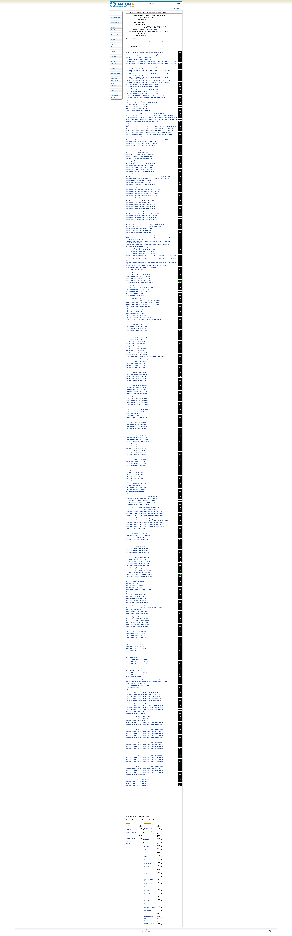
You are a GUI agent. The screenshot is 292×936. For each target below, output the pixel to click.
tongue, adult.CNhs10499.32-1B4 (134, 676)
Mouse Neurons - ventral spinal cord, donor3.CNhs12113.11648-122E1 (143, 219)
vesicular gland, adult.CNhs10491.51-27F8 (136, 691)
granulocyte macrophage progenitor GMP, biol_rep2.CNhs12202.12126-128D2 (145, 358)
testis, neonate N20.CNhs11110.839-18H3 (136, 646)
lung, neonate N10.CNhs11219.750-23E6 (136, 489)
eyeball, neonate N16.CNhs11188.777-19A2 (136, 339)
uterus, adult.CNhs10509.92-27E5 (134, 687)
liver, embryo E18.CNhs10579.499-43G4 (136, 454)
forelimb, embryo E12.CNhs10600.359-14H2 (137, 343)
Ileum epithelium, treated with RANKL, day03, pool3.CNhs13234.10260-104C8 (145, 113)
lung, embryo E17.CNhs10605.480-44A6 (135, 480)
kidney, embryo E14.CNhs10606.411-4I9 (136, 422)
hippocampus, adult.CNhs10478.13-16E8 (136, 389)
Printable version (114, 95)
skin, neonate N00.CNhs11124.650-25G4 (136, 581)
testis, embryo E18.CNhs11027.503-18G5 (136, 639)
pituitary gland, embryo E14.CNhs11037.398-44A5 (138, 565)
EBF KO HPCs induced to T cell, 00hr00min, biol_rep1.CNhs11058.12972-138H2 (145, 97)
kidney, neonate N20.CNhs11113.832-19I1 (136, 435)
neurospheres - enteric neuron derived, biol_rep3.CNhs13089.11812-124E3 (144, 515)
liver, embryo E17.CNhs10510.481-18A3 (136, 452)
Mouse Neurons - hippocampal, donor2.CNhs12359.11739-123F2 (141, 195)
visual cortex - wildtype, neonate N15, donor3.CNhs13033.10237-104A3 (143, 696)
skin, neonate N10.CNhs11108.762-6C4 (135, 587)
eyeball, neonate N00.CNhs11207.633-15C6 (136, 334)
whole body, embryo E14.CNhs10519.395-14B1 (137, 718)
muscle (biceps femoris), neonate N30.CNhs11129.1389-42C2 (141, 509)
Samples (113, 15)
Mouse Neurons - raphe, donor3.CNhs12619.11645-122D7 (140, 202)
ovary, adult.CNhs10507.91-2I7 (133, 530)
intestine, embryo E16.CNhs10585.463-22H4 (137, 402)
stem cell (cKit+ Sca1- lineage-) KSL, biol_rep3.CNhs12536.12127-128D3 (144, 607)
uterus (145, 856)
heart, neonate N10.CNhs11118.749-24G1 (136, 380)
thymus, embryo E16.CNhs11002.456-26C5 (136, 655)
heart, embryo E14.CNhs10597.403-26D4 (136, 367)
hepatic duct (147, 903)
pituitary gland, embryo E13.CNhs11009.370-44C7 (138, 563)
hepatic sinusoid (148, 863)
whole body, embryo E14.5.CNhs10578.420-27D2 (138, 716)
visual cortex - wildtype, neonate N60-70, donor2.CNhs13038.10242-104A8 (144, 707)
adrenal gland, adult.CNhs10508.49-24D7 (136, 269)
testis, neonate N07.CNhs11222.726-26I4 (136, 642)
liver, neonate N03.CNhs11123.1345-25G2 (136, 457)
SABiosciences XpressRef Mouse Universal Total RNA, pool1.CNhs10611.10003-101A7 (147, 236)
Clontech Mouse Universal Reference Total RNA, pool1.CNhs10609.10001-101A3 (145, 95)
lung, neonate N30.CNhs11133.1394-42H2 (136, 494)
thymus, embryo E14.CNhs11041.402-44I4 (136, 652)
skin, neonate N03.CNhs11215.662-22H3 (136, 583)
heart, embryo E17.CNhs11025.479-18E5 (136, 372)
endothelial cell (129, 836)
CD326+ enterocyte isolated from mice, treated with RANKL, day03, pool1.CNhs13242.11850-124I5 (150, 54)
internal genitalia (148, 920)
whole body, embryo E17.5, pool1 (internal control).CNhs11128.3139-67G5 (144, 763)
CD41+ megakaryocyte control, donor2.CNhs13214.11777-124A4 (142, 91)
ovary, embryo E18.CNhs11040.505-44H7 (136, 531)
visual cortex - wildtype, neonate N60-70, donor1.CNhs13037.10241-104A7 (144, 705)
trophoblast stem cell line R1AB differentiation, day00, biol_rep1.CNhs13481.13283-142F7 (148, 679)
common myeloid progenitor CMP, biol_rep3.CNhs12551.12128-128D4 (143, 304)
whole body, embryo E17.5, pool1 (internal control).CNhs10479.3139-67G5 (144, 722)
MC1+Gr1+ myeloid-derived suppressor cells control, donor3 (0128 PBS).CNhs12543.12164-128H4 (150, 136)
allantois (146, 846)
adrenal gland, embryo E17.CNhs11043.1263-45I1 (138, 274)
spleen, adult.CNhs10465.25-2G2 (134, 593)
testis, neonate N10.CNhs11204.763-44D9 (136, 644)
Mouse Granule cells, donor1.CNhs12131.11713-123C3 (139, 165)
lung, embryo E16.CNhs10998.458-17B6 (135, 478)
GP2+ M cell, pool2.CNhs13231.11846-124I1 (137, 106)
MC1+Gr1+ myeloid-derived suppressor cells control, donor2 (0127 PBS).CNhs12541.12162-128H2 (150, 134)
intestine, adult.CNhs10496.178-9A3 (135, 395)
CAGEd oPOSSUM (114, 80)
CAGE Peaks (113, 49)
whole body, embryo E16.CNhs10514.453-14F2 (137, 720)
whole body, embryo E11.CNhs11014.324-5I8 (137, 711)
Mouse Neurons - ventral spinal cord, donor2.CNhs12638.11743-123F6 (143, 217)
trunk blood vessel (148, 883)
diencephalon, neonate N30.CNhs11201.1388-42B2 (138, 317)
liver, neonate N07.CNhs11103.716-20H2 (136, 461)
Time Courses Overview (116, 22)
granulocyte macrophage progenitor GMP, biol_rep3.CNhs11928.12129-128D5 (145, 359)
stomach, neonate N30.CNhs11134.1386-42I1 (137, 626)
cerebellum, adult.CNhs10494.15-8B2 (135, 295)
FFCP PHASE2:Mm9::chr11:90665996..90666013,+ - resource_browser (122, 4)
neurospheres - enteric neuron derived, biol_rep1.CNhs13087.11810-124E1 (144, 511)
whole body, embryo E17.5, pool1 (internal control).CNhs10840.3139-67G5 (144, 742)
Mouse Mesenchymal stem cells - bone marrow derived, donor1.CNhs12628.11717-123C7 (148, 174)
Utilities (112, 90)
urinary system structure (150, 907)
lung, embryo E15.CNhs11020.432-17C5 (135, 476)
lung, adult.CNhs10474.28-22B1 (133, 470)
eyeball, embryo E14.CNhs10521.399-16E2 (136, 328)
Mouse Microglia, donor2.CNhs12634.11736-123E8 (138, 182)
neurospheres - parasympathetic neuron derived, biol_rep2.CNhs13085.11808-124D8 (147, 519)
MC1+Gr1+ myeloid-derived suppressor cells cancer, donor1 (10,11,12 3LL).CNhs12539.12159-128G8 (151, 126)
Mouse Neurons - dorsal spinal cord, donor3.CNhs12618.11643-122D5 (143, 191)
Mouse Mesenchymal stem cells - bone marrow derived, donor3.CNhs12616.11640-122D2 (148, 178)
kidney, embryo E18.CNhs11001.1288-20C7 (136, 430)
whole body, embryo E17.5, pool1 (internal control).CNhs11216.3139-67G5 (144, 768)
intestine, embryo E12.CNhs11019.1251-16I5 (137, 396)
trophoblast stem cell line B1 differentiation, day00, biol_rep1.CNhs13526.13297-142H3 (147, 678)
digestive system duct (149, 876)
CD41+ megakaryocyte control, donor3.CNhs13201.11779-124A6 (142, 93)
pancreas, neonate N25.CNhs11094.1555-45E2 (137, 555)
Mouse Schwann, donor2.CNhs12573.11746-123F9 (138, 223)
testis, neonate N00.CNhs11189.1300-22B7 (136, 641)
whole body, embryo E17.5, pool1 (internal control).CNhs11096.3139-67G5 (144, 759)
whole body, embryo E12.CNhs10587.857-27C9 (137, 713)
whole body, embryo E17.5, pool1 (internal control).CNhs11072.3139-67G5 (144, 755)
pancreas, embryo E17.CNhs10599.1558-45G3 (137, 544)
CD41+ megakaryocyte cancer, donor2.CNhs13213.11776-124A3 (142, 86)
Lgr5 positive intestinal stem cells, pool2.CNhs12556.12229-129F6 (142, 123)
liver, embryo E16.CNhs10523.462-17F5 (135, 450)
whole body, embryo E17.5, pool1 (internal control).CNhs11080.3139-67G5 (144, 757)
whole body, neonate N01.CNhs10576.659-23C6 (137, 781)
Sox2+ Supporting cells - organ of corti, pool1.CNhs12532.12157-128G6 (143, 248)
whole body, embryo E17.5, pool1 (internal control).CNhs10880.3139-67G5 (144, 746)
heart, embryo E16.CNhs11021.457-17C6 (136, 371)
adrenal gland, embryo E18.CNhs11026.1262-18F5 (138, 276)
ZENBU (146, 35)
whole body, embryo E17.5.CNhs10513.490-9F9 (137, 774)
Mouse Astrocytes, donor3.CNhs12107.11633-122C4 (138, 152)
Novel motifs (113, 75)
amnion (146, 849)
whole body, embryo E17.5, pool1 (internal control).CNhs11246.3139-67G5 (144, 770)
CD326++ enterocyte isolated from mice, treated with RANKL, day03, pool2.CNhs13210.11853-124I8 (151, 63)
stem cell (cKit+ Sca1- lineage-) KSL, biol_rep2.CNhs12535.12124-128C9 (144, 605)
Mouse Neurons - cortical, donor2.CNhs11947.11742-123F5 (140, 186)
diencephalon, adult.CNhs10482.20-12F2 (136, 315)
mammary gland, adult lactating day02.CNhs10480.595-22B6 (141, 500)
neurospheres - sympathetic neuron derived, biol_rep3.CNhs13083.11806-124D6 (145, 526)
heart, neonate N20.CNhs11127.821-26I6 (136, 384)
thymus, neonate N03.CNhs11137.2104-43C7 (137, 663)
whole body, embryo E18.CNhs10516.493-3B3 (137, 777)
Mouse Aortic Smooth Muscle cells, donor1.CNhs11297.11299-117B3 (142, 141)
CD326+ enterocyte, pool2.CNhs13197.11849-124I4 (138, 59)
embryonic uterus (148, 853)
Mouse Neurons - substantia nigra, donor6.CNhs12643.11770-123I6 (142, 213)
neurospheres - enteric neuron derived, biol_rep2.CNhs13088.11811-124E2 (144, 513)
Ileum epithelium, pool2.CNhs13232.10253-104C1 (138, 112)
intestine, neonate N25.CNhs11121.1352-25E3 (137, 419)
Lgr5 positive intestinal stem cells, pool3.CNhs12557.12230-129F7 (142, 125)
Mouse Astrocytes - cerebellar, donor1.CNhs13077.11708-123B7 (141, 143)
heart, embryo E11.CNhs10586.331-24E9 (136, 361)
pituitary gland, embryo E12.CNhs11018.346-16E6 (138, 561)
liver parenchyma (148, 886)
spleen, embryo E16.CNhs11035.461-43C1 (136, 594)
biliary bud (147, 900)
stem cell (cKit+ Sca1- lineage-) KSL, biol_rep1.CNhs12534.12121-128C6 (144, 604)
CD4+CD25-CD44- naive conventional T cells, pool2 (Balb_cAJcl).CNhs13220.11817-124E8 (148, 82)
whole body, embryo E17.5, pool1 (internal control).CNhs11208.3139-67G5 (144, 766)
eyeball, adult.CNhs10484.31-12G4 (134, 324)
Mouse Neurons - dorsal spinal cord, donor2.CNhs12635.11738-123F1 (143, 189)
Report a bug (142, 932)
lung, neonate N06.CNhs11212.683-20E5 (136, 485)
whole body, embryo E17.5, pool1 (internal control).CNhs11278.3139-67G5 (144, 772)
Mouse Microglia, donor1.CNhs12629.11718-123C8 (138, 180)
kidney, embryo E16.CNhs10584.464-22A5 (136, 426)
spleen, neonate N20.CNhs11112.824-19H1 (136, 600)
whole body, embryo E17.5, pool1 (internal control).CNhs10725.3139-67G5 (144, 739)
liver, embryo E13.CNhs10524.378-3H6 (135, 445)
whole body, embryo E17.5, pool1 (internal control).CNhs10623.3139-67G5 (144, 733)
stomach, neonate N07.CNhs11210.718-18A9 (137, 622)
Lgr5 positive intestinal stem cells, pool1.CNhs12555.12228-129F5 (142, 121)
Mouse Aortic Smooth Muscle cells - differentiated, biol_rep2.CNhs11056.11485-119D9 (147, 139)
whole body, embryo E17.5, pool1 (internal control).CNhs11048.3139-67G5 (144, 753)
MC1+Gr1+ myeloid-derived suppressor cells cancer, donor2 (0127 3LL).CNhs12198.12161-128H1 (150, 128)
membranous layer (149, 836)
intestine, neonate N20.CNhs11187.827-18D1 (137, 417)
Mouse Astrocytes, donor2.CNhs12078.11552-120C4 (138, 150)
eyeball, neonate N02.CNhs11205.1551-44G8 (137, 337)
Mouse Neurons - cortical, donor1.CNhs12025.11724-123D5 (140, 184)
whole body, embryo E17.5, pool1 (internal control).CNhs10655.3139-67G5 (144, 737)
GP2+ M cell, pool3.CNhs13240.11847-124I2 (137, 108)
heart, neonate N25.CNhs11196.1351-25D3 (136, 385)
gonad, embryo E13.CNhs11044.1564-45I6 (136, 354)
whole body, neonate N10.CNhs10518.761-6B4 (137, 785)
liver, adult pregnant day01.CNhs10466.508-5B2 (138, 441)
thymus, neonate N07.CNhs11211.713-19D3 (137, 666)
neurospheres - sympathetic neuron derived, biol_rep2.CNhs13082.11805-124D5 (145, 524)
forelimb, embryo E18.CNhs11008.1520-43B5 (137, 352)
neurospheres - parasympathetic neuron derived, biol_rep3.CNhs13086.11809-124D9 (147, 520)
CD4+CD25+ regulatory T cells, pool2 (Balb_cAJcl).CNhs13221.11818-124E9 (144, 65)
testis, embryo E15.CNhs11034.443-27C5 (136, 633)
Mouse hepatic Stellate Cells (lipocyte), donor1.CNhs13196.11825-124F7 (144, 226)
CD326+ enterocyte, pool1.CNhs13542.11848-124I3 (138, 57)
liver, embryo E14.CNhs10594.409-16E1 (135, 446)
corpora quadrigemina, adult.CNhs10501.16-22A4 (138, 306)
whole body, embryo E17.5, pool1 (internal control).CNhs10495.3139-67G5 (144, 724)
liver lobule (147, 890)
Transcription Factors (115, 17)
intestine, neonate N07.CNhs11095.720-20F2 (137, 413)
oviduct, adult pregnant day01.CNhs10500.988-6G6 (138, 535)
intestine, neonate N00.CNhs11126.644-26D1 (137, 408)
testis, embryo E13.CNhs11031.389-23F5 (136, 631)
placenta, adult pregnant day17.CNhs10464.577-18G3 (139, 576)
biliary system (147, 893)
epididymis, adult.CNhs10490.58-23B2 (135, 322)
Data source (113, 85)
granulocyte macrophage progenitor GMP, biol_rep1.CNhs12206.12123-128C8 (145, 356)
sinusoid (146, 873)
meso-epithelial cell (131, 832)
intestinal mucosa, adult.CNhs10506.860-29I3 (137, 393)
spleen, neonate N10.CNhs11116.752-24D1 (136, 598)
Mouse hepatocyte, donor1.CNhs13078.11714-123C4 (139, 228)
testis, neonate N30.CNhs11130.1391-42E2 (136, 648)
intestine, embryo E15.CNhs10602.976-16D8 (137, 400)
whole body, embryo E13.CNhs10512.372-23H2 (137, 715)
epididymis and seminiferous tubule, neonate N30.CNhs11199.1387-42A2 (144, 321)
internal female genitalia (150, 914)
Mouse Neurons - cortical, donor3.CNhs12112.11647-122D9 (140, 187)
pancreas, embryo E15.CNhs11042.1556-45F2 (137, 541)
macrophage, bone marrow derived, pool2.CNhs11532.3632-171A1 (142, 498)
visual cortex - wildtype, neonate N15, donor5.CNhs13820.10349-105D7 (143, 698)
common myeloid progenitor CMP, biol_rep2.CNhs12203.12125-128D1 (143, 302)
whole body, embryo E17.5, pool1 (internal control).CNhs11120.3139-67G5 (144, 761)
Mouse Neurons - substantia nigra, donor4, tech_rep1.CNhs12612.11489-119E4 (145, 210)
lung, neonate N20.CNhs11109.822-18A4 (136, 491)
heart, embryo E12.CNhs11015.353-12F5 (136, 363)
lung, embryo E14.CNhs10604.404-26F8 (135, 474)
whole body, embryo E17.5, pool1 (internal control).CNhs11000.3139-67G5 (144, 748)
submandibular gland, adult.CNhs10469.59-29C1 (138, 628)
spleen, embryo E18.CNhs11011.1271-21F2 (136, 596)
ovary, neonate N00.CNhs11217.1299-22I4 (136, 533)
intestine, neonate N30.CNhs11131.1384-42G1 (137, 421)
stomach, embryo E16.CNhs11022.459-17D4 (137, 615)
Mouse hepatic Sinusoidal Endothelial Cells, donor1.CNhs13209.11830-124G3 (145, 224)
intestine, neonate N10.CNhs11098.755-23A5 (137, 415)
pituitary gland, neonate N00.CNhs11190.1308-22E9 (138, 572)
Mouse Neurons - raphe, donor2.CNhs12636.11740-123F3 (140, 200)
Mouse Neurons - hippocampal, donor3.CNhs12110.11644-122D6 (142, 197)
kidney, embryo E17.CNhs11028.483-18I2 (136, 428)
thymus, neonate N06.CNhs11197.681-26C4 (136, 665)
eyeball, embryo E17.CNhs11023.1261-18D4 (137, 332)
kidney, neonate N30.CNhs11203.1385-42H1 (137, 439)
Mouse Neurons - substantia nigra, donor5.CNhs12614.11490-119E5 (142, 212)
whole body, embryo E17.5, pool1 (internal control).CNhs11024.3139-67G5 (144, 750)
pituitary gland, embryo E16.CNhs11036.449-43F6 (138, 568)
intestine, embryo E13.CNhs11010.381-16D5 (137, 398)
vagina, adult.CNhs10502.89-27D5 (134, 689)
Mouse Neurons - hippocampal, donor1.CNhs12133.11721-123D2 (142, 193)
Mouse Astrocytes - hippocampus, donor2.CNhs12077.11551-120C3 (142, 149)
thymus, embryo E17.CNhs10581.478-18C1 (136, 657)
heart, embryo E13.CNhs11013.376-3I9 (135, 365)
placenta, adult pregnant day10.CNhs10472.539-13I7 (139, 574)
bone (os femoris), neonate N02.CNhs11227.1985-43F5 (139, 287)
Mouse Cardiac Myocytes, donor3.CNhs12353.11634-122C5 (140, 163)
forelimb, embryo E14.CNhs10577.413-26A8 (137, 346)
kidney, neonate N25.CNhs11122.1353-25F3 (137, 437)
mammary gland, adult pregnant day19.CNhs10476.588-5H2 (141, 502)
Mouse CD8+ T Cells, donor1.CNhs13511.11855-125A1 (139, 158)
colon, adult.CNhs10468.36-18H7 (134, 298)
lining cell (128, 829)
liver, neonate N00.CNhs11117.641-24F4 (136, 456)
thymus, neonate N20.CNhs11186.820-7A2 (136, 670)
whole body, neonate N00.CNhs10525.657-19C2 (137, 779)
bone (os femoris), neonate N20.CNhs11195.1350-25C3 (139, 291)
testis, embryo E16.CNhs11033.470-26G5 (136, 635)
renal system (147, 910)
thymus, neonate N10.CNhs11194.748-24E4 (136, 668)
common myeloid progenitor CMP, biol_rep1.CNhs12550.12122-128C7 (143, 300)
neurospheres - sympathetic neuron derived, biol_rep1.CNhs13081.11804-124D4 (145, 522)
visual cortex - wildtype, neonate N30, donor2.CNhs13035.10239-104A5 (143, 702)
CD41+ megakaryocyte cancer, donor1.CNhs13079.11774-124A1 (142, 84)
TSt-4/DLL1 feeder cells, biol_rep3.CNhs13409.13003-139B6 (140, 253)
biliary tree (147, 897)
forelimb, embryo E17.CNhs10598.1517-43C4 (137, 350)
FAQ (146, 929)
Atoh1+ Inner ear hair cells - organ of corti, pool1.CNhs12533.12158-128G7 (144, 52)
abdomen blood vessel (150, 870)
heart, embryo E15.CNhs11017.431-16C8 (136, 369)
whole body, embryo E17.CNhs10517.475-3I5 (137, 776)
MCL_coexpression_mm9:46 (151, 29)
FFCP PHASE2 (176, 8)
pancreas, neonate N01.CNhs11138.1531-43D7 (137, 550)
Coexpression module (115, 20)
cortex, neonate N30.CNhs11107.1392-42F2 (136, 313)
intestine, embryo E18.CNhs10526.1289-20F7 (137, 406)
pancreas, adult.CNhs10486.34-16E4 (135, 537)
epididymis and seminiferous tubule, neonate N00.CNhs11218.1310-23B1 (144, 319)
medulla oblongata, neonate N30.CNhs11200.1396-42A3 (140, 506)
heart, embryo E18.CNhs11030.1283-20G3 (136, 374)
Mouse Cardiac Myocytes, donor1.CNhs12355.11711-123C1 (140, 160)
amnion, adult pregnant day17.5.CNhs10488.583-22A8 (139, 282)
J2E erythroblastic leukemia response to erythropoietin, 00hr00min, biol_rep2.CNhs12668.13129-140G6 (151, 117)
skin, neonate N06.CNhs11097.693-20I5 (135, 585)
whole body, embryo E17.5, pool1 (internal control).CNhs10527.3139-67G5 (144, 728)
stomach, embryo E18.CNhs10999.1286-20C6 (137, 618)
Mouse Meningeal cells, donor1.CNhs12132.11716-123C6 (140, 171)
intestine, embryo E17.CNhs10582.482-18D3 (137, 404)
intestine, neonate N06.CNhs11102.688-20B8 (137, 411)
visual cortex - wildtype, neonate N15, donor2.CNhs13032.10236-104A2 (143, 694)
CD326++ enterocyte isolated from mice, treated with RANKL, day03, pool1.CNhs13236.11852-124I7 (151, 61)
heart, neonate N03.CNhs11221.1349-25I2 (136, 378)
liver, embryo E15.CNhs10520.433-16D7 (136, 448)
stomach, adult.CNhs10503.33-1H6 (134, 609)
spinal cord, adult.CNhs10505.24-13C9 (135, 591)
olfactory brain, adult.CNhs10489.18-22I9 (136, 528)
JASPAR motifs (114, 78)
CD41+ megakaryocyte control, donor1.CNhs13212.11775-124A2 (142, 89)
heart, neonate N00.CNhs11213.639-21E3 (136, 376)
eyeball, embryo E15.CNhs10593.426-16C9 (136, 330)
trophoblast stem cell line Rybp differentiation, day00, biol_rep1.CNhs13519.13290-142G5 (148, 681)
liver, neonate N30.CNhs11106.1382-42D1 (136, 469)
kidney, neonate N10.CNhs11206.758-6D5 (136, 433)
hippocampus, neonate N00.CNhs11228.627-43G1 (138, 391)
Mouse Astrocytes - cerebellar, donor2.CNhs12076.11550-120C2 (141, 145)
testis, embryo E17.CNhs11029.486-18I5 (136, 637)
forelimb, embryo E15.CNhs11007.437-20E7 (136, 348)
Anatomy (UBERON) (115, 73)
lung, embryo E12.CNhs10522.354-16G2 (136, 472)
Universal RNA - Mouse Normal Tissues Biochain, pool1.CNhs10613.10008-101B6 (146, 265)
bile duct (146, 859)
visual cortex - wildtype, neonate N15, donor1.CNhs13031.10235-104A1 (143, 692)
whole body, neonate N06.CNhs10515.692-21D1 (137, 783)
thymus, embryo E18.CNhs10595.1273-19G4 (137, 659)
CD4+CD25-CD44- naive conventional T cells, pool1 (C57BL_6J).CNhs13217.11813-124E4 (148, 80)
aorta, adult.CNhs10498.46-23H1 (134, 284)
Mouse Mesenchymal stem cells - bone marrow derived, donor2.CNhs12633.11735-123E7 (148, 176)
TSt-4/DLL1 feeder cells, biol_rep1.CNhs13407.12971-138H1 (140, 249)
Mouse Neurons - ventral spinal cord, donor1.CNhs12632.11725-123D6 (143, 215)
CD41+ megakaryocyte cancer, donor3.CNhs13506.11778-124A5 (142, 88)
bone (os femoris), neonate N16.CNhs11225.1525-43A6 (139, 289)
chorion (146, 842)
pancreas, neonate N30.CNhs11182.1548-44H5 (137, 557)
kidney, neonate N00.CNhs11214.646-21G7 (136, 432)
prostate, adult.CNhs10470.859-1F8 (134, 578)
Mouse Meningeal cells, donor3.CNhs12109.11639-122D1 (140, 173)
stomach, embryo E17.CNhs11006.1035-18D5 (137, 617)
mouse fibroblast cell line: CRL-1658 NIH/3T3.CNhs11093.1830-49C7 (142, 507)
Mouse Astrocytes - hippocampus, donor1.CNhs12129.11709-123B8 (142, 147)
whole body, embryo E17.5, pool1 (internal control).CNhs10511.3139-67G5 (144, 726)
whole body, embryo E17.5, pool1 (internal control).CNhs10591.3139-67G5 (144, 729)
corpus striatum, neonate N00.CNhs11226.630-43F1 (138, 310)
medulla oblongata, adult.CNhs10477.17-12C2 (137, 504)
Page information (114, 97)
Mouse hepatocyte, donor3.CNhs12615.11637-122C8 (139, 230)
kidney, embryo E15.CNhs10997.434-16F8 (136, 424)
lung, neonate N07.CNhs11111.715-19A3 (136, 487)
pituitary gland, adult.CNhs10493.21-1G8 (136, 559)
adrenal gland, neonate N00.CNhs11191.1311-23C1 (138, 278)
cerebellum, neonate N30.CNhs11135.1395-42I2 (137, 297)
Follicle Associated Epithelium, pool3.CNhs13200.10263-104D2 (141, 102)
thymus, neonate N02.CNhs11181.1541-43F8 (137, 661)
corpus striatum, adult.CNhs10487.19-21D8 (136, 308)
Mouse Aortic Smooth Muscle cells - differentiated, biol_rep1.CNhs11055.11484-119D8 (147, 137)
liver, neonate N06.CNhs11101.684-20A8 (136, 459)
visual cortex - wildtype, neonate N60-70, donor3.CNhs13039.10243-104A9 (144, 709)
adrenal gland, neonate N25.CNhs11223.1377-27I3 (138, 280)
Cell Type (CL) (114, 68)
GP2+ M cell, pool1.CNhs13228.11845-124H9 (137, 104)
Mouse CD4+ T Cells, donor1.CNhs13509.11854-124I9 (139, 156)
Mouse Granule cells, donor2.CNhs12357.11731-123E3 (139, 167)
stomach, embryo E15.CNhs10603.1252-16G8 (137, 613)
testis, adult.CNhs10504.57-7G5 (134, 630)
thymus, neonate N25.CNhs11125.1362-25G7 (137, 672)
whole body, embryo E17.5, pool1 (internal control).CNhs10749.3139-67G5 (144, 740)
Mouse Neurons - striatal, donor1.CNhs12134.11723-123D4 (140, 204)
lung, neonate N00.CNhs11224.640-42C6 (136, 483)
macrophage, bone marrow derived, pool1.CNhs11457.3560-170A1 (142, 496)
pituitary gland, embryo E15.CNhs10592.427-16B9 (138, 567)
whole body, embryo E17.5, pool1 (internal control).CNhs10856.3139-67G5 (144, 744)
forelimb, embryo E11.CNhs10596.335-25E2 (136, 341)
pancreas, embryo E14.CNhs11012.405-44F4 (137, 539)
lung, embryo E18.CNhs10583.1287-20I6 (136, 482)
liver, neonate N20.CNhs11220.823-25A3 (136, 465)
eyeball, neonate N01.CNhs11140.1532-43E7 (137, 335)
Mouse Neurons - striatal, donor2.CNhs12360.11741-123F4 (140, 206)
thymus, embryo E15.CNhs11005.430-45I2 (136, 654)
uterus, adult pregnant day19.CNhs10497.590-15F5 (138, 685)
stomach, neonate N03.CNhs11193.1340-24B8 (137, 620)
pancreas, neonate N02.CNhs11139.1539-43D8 (137, 552)
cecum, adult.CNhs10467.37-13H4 (134, 293)
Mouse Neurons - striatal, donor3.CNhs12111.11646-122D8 (140, 208)
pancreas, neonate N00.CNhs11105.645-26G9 (137, 548)
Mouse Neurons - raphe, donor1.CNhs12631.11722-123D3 (140, 199)
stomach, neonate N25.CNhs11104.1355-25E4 (137, 624)
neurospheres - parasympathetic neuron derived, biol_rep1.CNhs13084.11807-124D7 (147, 517)
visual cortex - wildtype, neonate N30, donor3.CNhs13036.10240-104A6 (143, 703)
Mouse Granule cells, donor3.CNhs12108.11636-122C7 (139, 169)
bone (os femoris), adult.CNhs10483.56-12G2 (137, 285)
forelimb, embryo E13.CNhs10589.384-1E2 (136, 345)
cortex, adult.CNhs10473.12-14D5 (134, 311)
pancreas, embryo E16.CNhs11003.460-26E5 (137, 543)
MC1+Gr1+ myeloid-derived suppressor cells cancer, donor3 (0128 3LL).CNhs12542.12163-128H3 (150, 130)
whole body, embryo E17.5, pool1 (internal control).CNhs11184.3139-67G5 (144, 764)
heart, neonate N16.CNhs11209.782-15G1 (136, 382)
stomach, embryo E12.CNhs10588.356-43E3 (137, 611)
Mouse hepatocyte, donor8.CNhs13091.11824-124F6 (139, 234)
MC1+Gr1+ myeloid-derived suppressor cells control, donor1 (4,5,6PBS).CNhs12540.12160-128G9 (150, 132)
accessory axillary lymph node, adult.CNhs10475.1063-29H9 (141, 267)
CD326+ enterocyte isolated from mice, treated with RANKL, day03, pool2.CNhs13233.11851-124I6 (150, 55)
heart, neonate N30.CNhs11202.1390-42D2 (136, 387)
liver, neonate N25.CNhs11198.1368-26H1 (136, 467)
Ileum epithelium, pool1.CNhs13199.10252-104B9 (138, 110)
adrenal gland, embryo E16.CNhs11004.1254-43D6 (138, 273)
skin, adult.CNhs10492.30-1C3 (133, 580)
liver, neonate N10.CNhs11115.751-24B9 (136, 463)
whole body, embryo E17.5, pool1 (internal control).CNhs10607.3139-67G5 (144, 731)
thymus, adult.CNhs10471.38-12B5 (134, 650)
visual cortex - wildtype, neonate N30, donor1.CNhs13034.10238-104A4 (143, 700)
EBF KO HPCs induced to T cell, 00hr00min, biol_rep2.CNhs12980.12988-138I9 (145, 99)
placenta (146, 839)
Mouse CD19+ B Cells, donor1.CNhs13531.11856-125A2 (139, 154)
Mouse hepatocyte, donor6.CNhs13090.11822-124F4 (139, 232)
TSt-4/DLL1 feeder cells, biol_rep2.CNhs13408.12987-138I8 (140, 251)
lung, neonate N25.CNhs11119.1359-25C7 (136, 493)
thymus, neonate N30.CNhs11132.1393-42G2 (137, 674)
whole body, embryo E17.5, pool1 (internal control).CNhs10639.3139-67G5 (144, 735)
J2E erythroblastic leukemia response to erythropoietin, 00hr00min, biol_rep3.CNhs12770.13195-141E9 (151, 119)
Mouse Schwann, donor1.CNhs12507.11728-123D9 (138, 221)
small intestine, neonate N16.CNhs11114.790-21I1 (138, 589)
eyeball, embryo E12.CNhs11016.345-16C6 (136, 326)
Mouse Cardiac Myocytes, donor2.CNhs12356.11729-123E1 (140, 162)
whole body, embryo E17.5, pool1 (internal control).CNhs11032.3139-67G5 (144, 752)
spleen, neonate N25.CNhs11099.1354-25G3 (137, 602)
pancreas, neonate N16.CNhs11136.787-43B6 (137, 554)
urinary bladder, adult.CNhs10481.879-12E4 (136, 683)
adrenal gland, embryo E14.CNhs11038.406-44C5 (138, 271)
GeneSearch (151, 3)
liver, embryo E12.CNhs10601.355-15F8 (135, 443)
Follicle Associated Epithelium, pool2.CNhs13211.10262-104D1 (141, 101)
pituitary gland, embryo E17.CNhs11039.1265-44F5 (138, 570)
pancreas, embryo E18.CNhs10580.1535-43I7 (137, 546)
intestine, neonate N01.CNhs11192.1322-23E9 (137, 409)
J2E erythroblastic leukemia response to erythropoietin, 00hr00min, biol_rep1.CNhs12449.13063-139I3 (151, 115)
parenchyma (147, 866)
